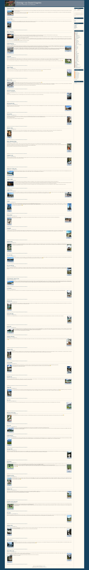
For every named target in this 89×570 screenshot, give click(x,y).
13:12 (19, 299)
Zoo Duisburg (16, 126)
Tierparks (76, 62)
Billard (76, 49)
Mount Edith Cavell (10, 550)
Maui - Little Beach (10, 31)
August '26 (79, 9)
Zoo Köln (76, 63)
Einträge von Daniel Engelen (29, 3)
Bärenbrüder (9, 461)
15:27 (19, 126)
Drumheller (9, 228)
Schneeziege (9, 56)
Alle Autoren (75, 79)
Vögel (76, 52)
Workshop (76, 66)
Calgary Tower (9, 189)
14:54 (19, 385)
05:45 (19, 523)
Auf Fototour (76, 32)
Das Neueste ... (76, 27)
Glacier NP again (10, 67)
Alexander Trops (77, 72)
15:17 (19, 101)
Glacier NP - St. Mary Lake (11, 168)
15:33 (19, 65)
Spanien (77, 59)
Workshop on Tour (77, 67)
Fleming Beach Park (10, 8)
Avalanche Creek (10, 155)
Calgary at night (10, 179)
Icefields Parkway (10, 435)
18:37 (19, 347)
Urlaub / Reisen (77, 53)
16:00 (19, 153)
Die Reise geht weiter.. (11, 103)
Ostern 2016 (77, 41)
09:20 (19, 324)
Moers (76, 45)
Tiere (76, 50)
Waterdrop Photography (78, 44)
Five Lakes (9, 512)
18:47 (19, 286)
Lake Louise (9, 326)
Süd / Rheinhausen (78, 37)
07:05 (19, 177)
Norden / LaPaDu (78, 36)
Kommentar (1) (21, 153)
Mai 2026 (75, 26)
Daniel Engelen (12, 17)
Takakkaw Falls (10, 349)
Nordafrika (77, 57)
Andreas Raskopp (77, 73)
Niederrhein (76, 47)
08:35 (19, 139)
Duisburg (76, 34)
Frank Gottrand (77, 75)
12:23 (19, 398)
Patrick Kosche (77, 77)
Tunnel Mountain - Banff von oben (13, 278)
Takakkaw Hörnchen (10, 336)
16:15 (19, 17)
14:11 (19, 213)
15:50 (19, 447)
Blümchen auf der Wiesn (11, 412)
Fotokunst (76, 42)
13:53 (19, 263)
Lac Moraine (9, 288)
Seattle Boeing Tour (10, 43)
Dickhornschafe (9, 241)
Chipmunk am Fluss (10, 475)
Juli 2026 (75, 25)
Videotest (76, 65)
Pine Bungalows (10, 539)
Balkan (76, 54)
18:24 (19, 112)
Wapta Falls (9, 387)
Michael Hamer (77, 76)
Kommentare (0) (22, 17)
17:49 (19, 78)
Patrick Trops (76, 78)
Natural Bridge (9, 362)
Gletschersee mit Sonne (11, 90)
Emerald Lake (9, 376)
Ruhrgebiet (76, 48)
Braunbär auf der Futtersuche (12, 501)
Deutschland (77, 55)
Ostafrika (77, 58)
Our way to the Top (10, 265)
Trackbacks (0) (25, 17)
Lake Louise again (10, 313)
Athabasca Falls (9, 525)
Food (76, 39)
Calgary (8, 201)
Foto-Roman (76, 40)
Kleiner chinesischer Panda (11, 141)
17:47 (19, 226)
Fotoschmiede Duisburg (26, 4)
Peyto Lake (9, 425)
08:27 (19, 423)
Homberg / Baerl (78, 35)
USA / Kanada (16, 17)
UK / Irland (77, 60)
